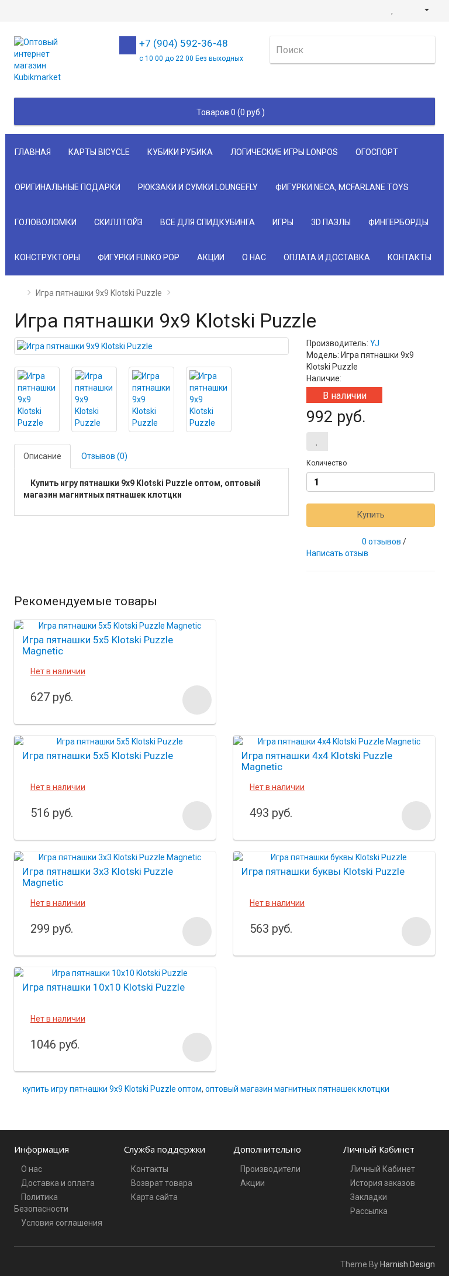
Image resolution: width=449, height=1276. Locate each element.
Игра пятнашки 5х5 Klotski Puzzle (97, 755)
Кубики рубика (180, 152)
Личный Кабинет (382, 1169)
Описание (42, 456)
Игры (282, 222)
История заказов (382, 1183)
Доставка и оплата (58, 1183)
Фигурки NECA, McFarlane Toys (342, 187)
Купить (371, 514)
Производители (270, 1169)
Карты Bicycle (99, 152)
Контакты (409, 257)
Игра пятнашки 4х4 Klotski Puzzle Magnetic (316, 761)
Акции (210, 257)
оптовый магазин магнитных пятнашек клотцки (297, 1089)
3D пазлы (331, 222)
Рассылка (369, 1211)
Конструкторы (47, 257)
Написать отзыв (337, 553)
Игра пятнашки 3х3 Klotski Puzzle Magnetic (97, 876)
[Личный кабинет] (422, 9)
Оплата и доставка (327, 257)
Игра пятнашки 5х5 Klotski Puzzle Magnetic (97, 645)
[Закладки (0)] (392, 9)
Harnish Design (407, 1264)
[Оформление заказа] (405, 9)
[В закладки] (317, 441)
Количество (326, 463)
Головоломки (46, 222)
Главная (33, 152)
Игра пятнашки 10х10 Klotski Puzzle (103, 987)
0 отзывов (381, 541)
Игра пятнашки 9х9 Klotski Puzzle (99, 293)
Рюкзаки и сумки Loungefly (198, 187)
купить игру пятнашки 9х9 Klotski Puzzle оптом (112, 1089)
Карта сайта (154, 1197)
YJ (374, 343)
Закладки (368, 1197)
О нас (254, 257)
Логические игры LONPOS (284, 152)
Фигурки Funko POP (138, 257)
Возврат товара (161, 1183)
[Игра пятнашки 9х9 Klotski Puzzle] (151, 346)
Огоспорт (376, 152)
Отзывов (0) (104, 456)
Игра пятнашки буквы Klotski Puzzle (323, 871)
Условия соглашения (61, 1222)
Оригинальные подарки (67, 187)
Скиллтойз (118, 222)
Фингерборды (398, 222)
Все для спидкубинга (207, 222)
